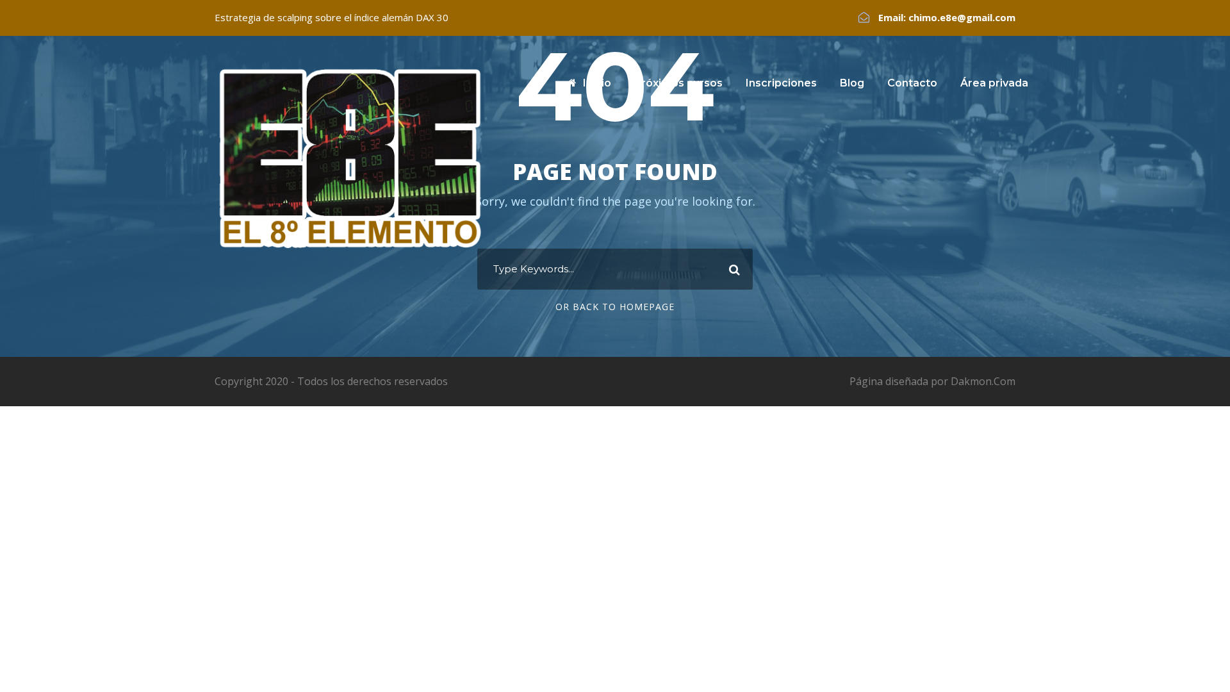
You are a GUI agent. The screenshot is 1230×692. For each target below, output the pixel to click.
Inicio (597, 83)
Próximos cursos (678, 83)
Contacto (912, 83)
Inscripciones (781, 83)
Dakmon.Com (983, 381)
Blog (852, 83)
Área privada (994, 83)
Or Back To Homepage (615, 307)
